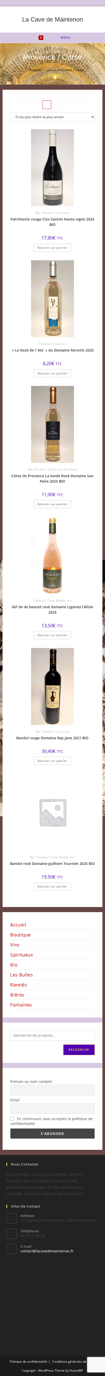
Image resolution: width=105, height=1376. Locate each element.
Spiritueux (21, 955)
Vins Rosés (70, 469)
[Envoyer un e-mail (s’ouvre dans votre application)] (55, 2)
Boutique (20, 935)
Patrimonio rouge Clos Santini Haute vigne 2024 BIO (52, 222)
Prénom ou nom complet (31, 1081)
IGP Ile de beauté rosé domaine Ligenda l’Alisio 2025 (52, 609)
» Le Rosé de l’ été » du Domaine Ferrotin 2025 (52, 350)
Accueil (18, 925)
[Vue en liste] (58, 104)
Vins (15, 945)
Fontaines (21, 1005)
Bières (17, 995)
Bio (38, 213)
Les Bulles (21, 975)
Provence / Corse (71, 70)
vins (66, 213)
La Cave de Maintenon (52, 19)
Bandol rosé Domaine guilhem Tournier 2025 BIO (52, 863)
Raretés (60, 600)
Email (15, 1100)
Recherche (79, 1050)
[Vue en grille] (47, 104)
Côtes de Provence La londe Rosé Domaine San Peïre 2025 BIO (52, 478)
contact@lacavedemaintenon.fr (47, 1251)
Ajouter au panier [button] (52, 247)
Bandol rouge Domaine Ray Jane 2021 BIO (52, 737)
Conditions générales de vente (73, 1361)
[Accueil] (23, 70)
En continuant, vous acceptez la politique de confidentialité (51, 1121)
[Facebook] (50, 2)
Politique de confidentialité (28, 1361)
